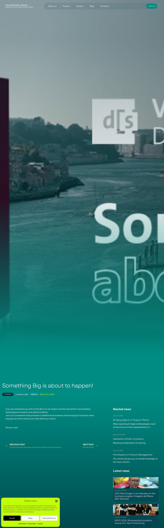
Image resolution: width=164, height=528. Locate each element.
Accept (12, 518)
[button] (56, 501)
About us (52, 6)
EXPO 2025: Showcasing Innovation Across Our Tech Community (133, 521)
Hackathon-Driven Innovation (128, 439)
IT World (8, 394)
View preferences (48, 518)
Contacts (40, 523)
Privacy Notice (32, 523)
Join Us (151, 6)
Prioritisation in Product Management (132, 454)
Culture (66, 6)
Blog (92, 6)
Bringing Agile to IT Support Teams (131, 420)
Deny (30, 518)
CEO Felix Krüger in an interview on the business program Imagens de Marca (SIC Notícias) (135, 496)
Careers (79, 6)
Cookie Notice (22, 523)
